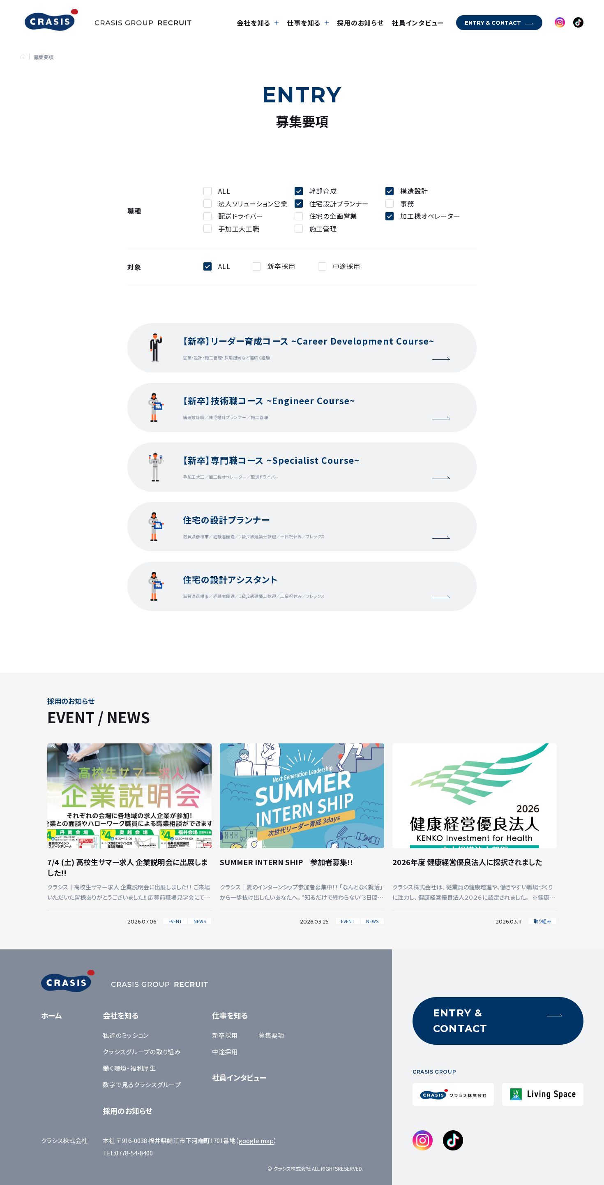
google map (256, 1140)
